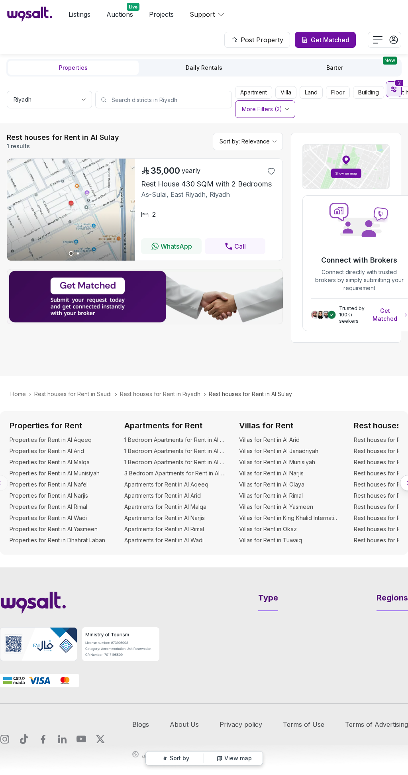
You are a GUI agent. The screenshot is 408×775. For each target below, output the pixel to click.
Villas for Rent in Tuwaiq (270, 540)
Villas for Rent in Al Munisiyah (277, 462)
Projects (161, 14)
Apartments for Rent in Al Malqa (165, 506)
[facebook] (43, 739)
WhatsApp (176, 246)
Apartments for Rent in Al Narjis (164, 517)
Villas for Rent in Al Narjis (271, 473)
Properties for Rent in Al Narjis (49, 495)
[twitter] (100, 739)
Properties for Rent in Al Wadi (48, 517)
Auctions (119, 14)
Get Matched (385, 314)
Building (368, 92)
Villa (285, 92)
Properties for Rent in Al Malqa (50, 462)
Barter (360, 66)
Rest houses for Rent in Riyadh (160, 393)
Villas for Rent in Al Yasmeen (276, 506)
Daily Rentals (204, 67)
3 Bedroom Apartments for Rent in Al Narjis (175, 473)
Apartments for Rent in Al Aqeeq (166, 484)
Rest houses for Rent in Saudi (73, 393)
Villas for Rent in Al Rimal (271, 495)
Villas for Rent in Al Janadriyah (278, 450)
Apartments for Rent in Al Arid (162, 495)
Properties (73, 67)
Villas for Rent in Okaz (268, 529)
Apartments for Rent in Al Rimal (164, 529)
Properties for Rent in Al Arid (47, 450)
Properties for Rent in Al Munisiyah (55, 473)
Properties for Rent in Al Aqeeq (51, 439)
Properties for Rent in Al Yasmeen (54, 529)
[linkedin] (62, 739)
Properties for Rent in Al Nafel (49, 484)
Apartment (253, 92)
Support (202, 14)
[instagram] (5, 739)
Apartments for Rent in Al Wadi (164, 540)
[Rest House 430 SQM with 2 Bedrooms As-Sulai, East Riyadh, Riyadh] (71, 258)
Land (311, 92)
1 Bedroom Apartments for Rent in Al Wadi (175, 462)
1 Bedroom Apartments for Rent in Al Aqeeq (175, 439)
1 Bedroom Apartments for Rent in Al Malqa (175, 450)
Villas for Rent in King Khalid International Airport (290, 517)
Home (18, 393)
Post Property (262, 40)
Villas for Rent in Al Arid (269, 439)
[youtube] (81, 739)
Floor (338, 92)
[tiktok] (24, 739)
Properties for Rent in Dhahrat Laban (57, 540)
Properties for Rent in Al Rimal (48, 506)
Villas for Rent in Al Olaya (271, 484)
